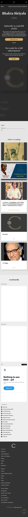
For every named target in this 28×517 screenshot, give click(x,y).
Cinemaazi (5, 407)
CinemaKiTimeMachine (8, 423)
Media (2, 461)
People (2, 475)
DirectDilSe (5, 421)
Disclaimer (3, 465)
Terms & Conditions (5, 456)
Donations (3, 451)
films (2, 6)
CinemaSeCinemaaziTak (8, 409)
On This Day (4, 495)
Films (2, 478)
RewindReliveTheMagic (8, 415)
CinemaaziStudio (6, 428)
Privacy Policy (4, 500)
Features (3, 468)
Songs (2, 480)
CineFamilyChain (6, 432)
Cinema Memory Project (6, 473)
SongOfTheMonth (6, 426)
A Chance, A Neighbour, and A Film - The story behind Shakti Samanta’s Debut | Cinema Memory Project (13, 204)
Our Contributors (5, 497)
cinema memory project (14, 210)
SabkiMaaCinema (6, 417)
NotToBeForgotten (7, 413)
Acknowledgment (5, 454)
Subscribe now (14, 39)
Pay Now (14, 59)
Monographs (4, 490)
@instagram (4, 284)
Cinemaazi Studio (5, 485)
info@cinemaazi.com (18, 507)
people (14, 267)
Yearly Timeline (4, 488)
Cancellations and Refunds (7, 502)
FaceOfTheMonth (6, 411)
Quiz (2, 463)
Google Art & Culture (6, 493)
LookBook (5, 436)
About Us (3, 449)
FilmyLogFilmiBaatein (8, 430)
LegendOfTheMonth (7, 434)
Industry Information (5, 482)
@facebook (3, 324)
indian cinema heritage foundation (18, 6)
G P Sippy (5, 263)
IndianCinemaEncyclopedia (9, 419)
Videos (2, 471)
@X (2, 364)
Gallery (2, 458)
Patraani (5, 234)
